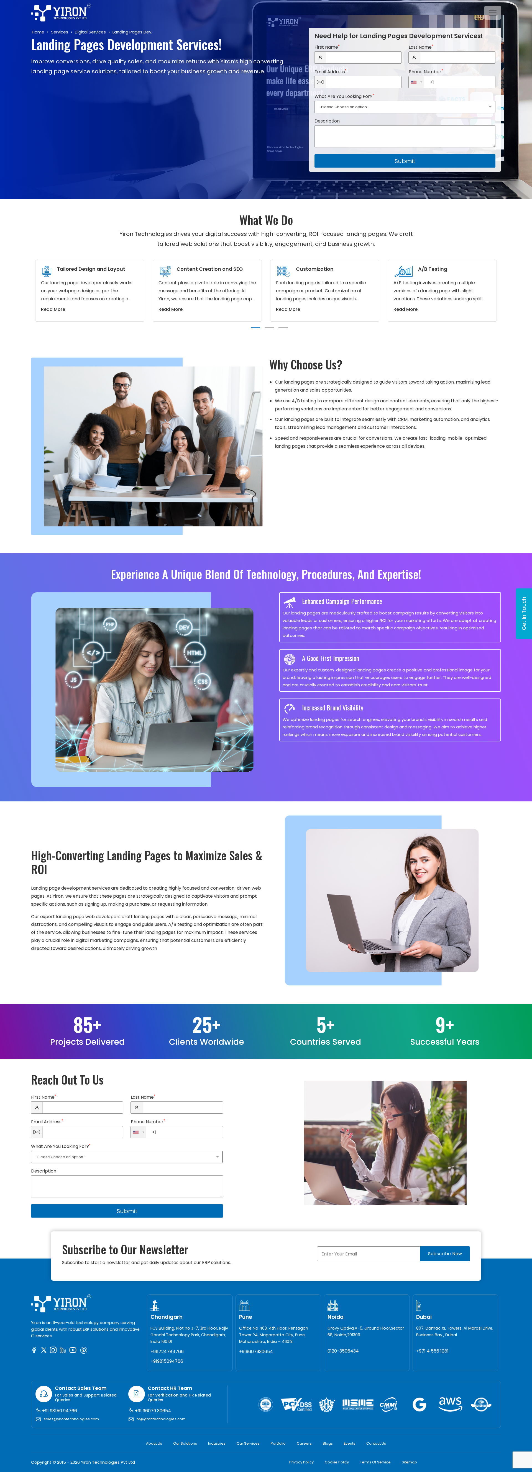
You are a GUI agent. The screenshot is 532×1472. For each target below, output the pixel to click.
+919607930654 (256, 1351)
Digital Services (90, 32)
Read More (53, 309)
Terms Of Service (375, 1462)
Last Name (421, 46)
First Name (327, 46)
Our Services (248, 1443)
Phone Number (426, 71)
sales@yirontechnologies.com (71, 1419)
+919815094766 (166, 1361)
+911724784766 (167, 1351)
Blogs (328, 1443)
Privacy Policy (301, 1462)
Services (59, 32)
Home (38, 32)
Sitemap (409, 1462)
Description (327, 121)
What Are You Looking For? (344, 96)
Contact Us (376, 1443)
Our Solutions (185, 1443)
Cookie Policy (337, 1462)
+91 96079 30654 (152, 1411)
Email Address (330, 71)
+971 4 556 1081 (432, 1351)
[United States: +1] (416, 82)
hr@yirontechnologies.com (161, 1419)
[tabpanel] (90, 291)
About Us (154, 1443)
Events (349, 1443)
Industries (217, 1443)
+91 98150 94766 (59, 1411)
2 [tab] (269, 327)
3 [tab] (283, 327)
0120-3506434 (343, 1351)
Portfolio (278, 1443)
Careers (304, 1443)
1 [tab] (255, 327)
